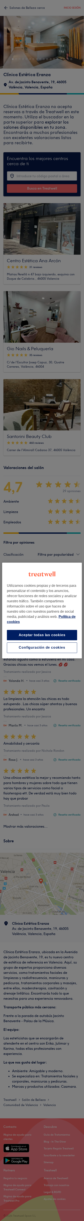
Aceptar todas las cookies (42, 635)
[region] (42, 610)
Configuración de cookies (42, 648)
